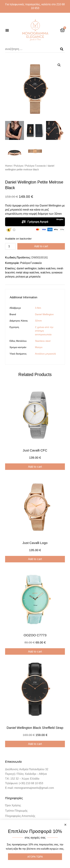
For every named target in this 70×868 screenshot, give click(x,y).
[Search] (61, 49)
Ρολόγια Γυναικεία (35, 165)
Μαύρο (38, 347)
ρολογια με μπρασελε (28, 276)
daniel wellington (27, 268)
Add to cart (41, 246)
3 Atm (38, 307)
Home (8, 165)
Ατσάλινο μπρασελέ (45, 353)
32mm (38, 320)
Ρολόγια (18, 165)
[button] (7, 30)
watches (45, 272)
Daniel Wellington (44, 314)
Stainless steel (42, 341)
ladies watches (46, 268)
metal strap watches (27, 272)
